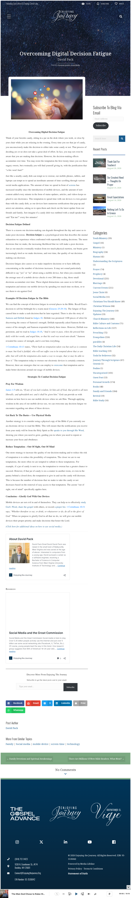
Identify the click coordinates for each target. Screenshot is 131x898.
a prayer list (60, 506)
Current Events (100, 288)
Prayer (96, 269)
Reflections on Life (102, 328)
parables (97, 342)
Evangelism (98, 337)
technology (73, 744)
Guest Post (98, 377)
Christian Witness (101, 306)
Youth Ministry (100, 238)
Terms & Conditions (93, 869)
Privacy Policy (75, 869)
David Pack (65, 59)
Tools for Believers (102, 356)
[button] (86, 4)
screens (72, 185)
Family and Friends (102, 391)
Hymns (96, 257)
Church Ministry (101, 319)
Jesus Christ (98, 292)
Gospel (96, 243)
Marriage (97, 283)
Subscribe (70, 687)
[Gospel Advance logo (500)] (25, 814)
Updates (97, 314)
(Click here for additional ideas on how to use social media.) (34, 526)
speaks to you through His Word (68, 430)
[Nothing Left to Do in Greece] (109, 212)
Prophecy (97, 274)
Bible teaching (100, 351)
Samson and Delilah (15, 317)
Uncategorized (100, 373)
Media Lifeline (87, 864)
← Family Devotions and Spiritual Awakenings (29, 759)
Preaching (98, 333)
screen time (57, 744)
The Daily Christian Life (104, 346)
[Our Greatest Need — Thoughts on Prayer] (109, 182)
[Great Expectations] (109, 198)
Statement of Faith (78, 874)
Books (96, 387)
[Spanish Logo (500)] (106, 814)
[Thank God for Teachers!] (109, 164)
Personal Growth (64, 65)
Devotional (98, 279)
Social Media (75, 65)
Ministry (97, 247)
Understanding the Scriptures (107, 261)
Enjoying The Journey (103, 311)
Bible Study (98, 400)
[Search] (122, 139)
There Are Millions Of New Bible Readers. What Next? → (96, 759)
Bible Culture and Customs (106, 323)
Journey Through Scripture (106, 360)
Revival (96, 396)
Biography (98, 252)
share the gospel (25, 506)
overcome (58, 365)
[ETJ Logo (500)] (65, 814)
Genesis (96, 364)
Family (9, 744)
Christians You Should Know (106, 301)
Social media (23, 744)
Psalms (96, 368)
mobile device (40, 744)
